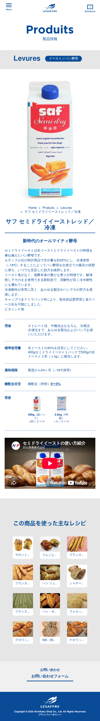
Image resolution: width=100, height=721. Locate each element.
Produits (48, 208)
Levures (66, 208)
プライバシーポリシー (50, 715)
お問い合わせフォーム (50, 676)
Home (32, 208)
